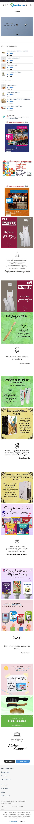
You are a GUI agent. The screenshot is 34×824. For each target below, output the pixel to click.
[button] (3, 5)
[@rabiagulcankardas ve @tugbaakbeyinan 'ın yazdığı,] (17, 519)
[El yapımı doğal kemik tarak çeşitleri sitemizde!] (17, 711)
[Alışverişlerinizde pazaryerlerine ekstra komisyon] (17, 743)
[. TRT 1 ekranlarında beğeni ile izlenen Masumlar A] (17, 232)
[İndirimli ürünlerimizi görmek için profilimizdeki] (17, 615)
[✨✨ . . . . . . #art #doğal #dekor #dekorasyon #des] (17, 359)
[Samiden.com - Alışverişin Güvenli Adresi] (17, 5)
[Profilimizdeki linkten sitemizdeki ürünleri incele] (17, 328)
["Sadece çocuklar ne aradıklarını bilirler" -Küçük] (17, 647)
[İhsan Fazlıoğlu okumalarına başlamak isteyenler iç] (17, 487)
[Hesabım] (26, 5)
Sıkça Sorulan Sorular (7, 768)
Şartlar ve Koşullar (6, 779)
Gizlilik (3, 792)
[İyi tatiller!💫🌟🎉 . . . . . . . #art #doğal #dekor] (17, 551)
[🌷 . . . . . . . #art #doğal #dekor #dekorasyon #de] (17, 455)
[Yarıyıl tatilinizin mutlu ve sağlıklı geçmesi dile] (17, 583)
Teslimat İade (5, 776)
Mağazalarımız (5, 788)
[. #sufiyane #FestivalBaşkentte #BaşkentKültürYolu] (17, 136)
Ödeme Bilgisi (5, 772)
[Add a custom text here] (5, 32)
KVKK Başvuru (5, 795)
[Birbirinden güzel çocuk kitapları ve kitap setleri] (17, 679)
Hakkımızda (4, 785)
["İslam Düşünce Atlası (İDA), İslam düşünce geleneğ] (17, 423)
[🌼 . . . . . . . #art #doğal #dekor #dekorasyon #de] (17, 391)
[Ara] (7, 5)
